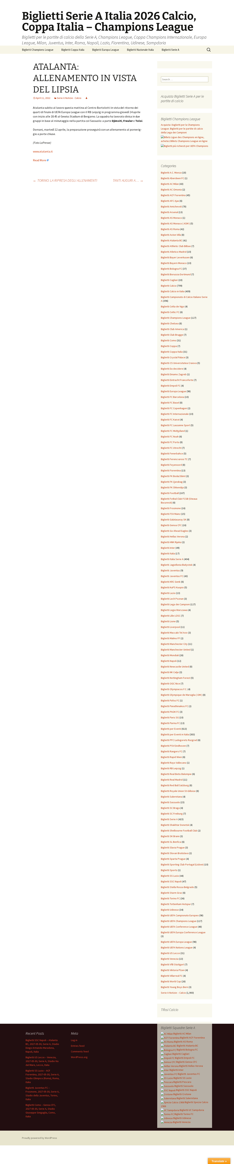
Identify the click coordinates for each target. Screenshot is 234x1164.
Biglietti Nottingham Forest (175, 678)
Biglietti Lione (168, 621)
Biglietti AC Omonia (171, 189)
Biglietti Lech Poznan (172, 598)
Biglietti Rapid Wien (171, 757)
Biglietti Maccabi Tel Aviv (174, 632)
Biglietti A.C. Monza (171, 172)
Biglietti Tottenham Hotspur (176, 904)
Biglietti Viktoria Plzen (173, 970)
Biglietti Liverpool (170, 627)
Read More (39, 160)
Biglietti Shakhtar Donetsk (175, 825)
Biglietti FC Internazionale (175, 414)
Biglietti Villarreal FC (171, 975)
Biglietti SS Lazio (170, 875)
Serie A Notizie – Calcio (173, 992)
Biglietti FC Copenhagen (174, 408)
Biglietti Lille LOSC (170, 615)
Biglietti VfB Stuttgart (172, 964)
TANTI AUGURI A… (128, 180)
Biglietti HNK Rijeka (171, 542)
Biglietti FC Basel (170, 402)
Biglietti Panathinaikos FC (174, 706)
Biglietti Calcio (168, 285)
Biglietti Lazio (168, 593)
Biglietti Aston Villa (171, 234)
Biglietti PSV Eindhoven (173, 745)
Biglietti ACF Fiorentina (173, 195)
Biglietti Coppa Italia (72, 49)
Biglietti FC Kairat (170, 419)
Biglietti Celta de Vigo (172, 306)
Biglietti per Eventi (171, 728)
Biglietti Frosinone (171, 508)
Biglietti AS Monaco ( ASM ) (175, 223)
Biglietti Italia (168, 553)
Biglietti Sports (169, 870)
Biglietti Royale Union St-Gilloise (178, 791)
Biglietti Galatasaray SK (173, 519)
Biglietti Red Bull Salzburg (175, 785)
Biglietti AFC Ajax (170, 200)
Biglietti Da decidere (172, 368)
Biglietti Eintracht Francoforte (177, 380)
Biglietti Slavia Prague (173, 847)
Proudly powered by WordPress (39, 1138)
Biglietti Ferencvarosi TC (174, 459)
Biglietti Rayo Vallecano (173, 762)
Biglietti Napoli (169, 661)
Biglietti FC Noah (170, 436)
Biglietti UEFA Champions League (178, 921)
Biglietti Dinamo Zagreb (173, 374)
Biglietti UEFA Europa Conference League (183, 932)
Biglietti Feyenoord (171, 464)
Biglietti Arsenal (169, 212)
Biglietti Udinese (170, 909)
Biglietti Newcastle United (175, 666)
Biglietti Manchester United (175, 649)
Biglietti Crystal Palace (173, 357)
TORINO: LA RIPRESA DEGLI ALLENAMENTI (65, 180)
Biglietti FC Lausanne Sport (175, 425)
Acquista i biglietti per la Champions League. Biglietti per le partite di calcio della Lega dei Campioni (182, 128)
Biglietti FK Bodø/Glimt (173, 476)
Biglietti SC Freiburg (172, 813)
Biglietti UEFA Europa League (176, 941)
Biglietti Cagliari (169, 280)
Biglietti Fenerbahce (172, 453)
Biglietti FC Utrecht (171, 447)
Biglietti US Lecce (170, 953)
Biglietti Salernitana (171, 796)
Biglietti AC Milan (170, 184)
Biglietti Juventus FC (172, 576)
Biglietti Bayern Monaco (174, 263)
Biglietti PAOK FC (170, 711)
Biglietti (182, 1033)
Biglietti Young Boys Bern (174, 987)
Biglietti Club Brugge (172, 334)
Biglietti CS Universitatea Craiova (179, 363)
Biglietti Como (168, 340)
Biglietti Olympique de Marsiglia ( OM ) (181, 694)
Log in (74, 1040)
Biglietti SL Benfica (171, 841)
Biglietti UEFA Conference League (179, 926)
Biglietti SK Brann (170, 836)
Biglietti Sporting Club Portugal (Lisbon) (182, 864)
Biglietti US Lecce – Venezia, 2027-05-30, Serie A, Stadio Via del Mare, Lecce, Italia (42, 1061)
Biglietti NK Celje (170, 672)
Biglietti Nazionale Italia (140, 49)
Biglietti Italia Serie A (172, 559)
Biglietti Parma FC (170, 723)
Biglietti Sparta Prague (173, 858)
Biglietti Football (170, 493)
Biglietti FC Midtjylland (173, 431)
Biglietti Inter (168, 547)
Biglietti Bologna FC (171, 268)
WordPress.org (79, 1057)
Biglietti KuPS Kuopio (172, 587)
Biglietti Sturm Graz (171, 892)
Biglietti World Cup (171, 981)
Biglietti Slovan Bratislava (174, 853)
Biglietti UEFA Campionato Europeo (180, 915)
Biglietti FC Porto (170, 442)
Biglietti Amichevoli (171, 206)
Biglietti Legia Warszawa (174, 610)
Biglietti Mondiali (170, 655)
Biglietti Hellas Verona (173, 536)
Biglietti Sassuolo (170, 802)
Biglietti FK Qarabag (172, 481)
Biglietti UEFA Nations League (177, 947)
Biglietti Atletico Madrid (173, 251)
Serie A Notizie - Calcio (69, 98)
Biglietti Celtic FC (170, 312)
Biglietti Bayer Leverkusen (175, 257)
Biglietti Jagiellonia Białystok (176, 564)
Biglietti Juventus (170, 570)
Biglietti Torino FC (170, 898)
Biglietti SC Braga (170, 808)
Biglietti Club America (172, 329)
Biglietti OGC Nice (170, 683)
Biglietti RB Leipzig (171, 768)
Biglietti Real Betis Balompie (176, 774)
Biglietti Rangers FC (171, 751)
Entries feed (77, 1045)
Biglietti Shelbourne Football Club (179, 830)
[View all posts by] (86, 98)
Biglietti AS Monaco (171, 217)
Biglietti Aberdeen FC (172, 178)
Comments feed (80, 1051)
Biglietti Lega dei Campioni (175, 604)
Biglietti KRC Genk (170, 581)
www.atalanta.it (43, 151)
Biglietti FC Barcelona (172, 397)
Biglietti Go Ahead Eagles (174, 530)
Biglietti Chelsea (170, 323)
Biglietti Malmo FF (170, 638)
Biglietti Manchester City (174, 644)
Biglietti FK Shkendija (172, 487)
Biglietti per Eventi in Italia (175, 734)
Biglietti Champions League (37, 49)
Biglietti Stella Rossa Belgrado (177, 887)
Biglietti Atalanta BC (171, 240)
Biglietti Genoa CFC (171, 525)
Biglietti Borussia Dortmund (176, 274)
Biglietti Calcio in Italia (172, 291)
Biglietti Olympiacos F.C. (174, 689)
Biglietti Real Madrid (172, 779)
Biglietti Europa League (105, 49)
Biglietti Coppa (169, 346)
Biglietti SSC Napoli (171, 881)
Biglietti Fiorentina (171, 470)
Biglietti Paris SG (170, 717)
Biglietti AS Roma (170, 229)
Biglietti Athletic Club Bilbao (176, 246)
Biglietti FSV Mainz (171, 514)
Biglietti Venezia (169, 958)
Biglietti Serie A (170, 49)
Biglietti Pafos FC (170, 700)
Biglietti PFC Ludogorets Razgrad (179, 740)
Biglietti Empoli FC (170, 385)
